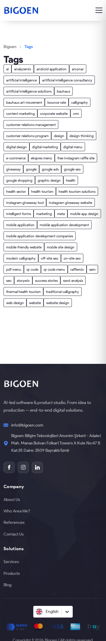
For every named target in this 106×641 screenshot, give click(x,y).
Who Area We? (17, 511)
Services (11, 561)
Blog (7, 584)
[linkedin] (37, 467)
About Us (12, 499)
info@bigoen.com (27, 425)
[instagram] (23, 467)
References (14, 522)
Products (12, 573)
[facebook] (9, 467)
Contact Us (14, 534)
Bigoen (10, 46)
